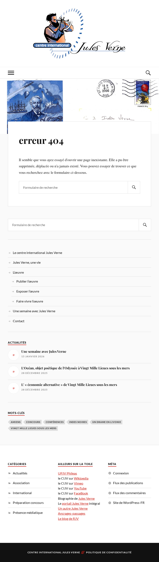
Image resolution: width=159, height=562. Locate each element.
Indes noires (78, 422)
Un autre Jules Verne (73, 508)
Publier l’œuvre (27, 281)
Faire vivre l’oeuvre (29, 301)
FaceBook (81, 493)
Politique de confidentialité (109, 552)
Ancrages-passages (71, 513)
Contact (18, 321)
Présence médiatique (28, 512)
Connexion (121, 473)
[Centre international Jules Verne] (79, 33)
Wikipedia (81, 478)
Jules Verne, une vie (27, 262)
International (22, 493)
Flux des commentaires (129, 493)
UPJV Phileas (67, 473)
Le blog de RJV (68, 518)
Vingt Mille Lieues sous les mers (34, 428)
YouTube (80, 488)
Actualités (20, 473)
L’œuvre (18, 272)
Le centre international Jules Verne (37, 253)
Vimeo (78, 483)
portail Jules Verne (75, 503)
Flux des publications (128, 483)
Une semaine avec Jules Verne (34, 311)
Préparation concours (28, 502)
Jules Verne (86, 498)
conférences (55, 422)
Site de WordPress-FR (129, 502)
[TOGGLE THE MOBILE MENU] (11, 72)
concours (33, 422)
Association (21, 483)
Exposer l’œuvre (27, 291)
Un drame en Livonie (106, 422)
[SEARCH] (134, 187)
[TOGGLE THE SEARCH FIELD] (148, 72)
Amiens (16, 422)
